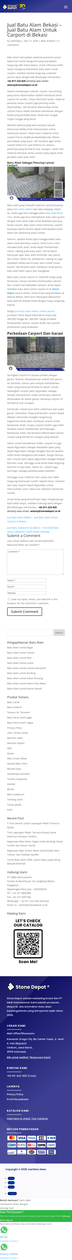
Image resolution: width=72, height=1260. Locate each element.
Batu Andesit (48, 40)
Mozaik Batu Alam (17, 763)
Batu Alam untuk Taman (20, 652)
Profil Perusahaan (17, 1099)
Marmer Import (15, 743)
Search (59, 632)
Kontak (11, 784)
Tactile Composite (17, 779)
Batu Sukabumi (15, 794)
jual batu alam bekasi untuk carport (35, 311)
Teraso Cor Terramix (18, 712)
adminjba (16, 40)
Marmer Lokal (15, 738)
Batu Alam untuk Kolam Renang (25, 678)
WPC (9, 748)
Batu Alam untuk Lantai (20, 663)
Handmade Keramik (18, 773)
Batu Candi (13, 702)
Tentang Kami (15, 799)
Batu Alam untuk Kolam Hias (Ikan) (26, 683)
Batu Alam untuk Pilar (19, 657)
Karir (10, 809)
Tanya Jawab (14, 804)
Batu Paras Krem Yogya (20, 722)
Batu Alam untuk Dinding (21, 673)
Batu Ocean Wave (17, 758)
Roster (10, 753)
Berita (10, 789)
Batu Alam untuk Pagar (20, 647)
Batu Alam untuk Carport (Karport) (26, 668)
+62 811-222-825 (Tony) (21, 1076)
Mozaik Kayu (14, 768)
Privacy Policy (14, 727)
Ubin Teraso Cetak (17, 732)
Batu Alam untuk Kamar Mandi (24, 688)
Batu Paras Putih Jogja (19, 717)
